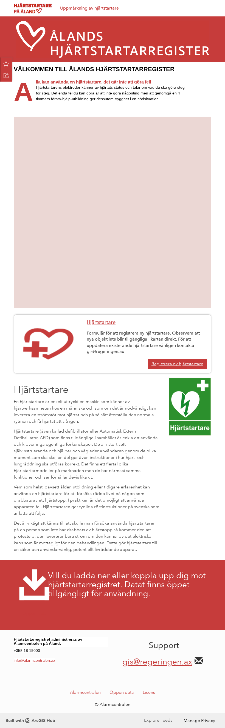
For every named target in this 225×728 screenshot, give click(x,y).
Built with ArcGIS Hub (30, 720)
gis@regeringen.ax (157, 661)
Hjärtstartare (101, 322)
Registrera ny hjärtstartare (177, 363)
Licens (149, 692)
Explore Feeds (158, 720)
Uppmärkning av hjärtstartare (89, 8)
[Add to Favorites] (6, 63)
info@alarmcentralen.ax (34, 660)
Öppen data (121, 692)
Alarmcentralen (85, 692)
